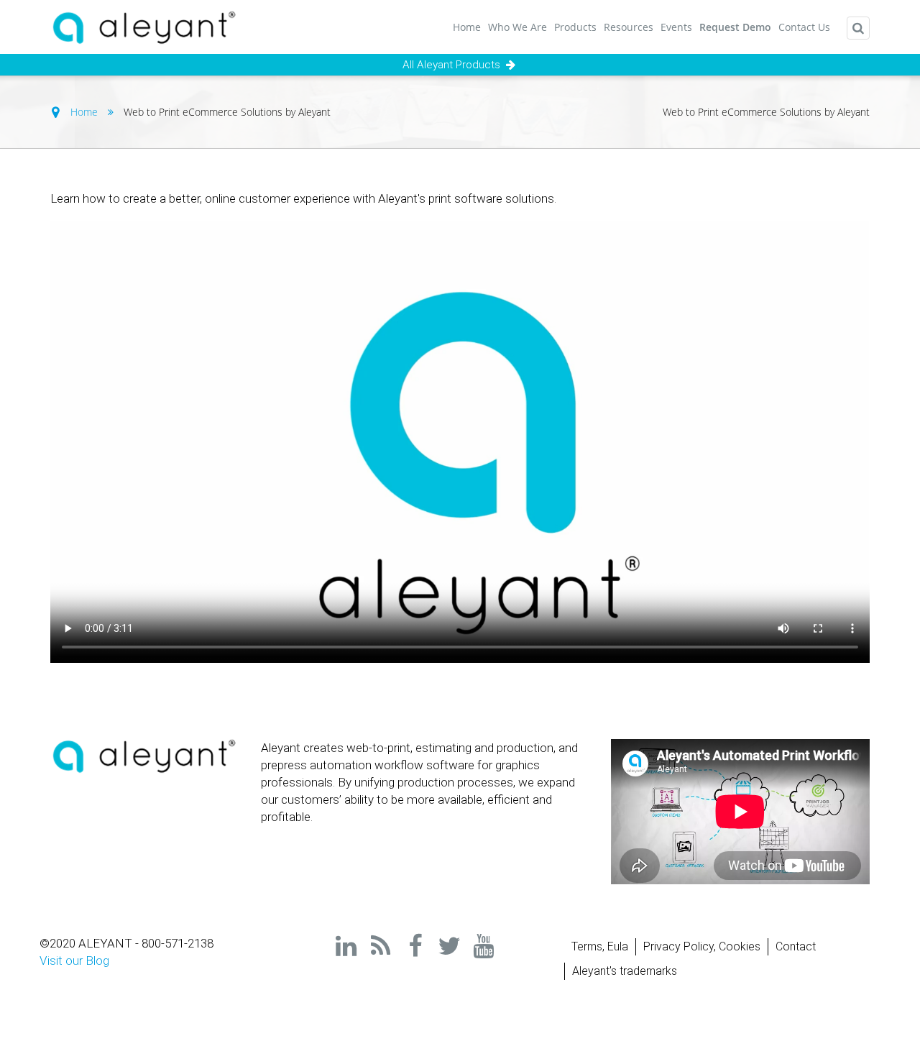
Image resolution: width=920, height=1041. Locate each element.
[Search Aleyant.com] (858, 28)
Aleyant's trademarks (624, 971)
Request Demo (735, 27)
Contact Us (804, 27)
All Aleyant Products (452, 64)
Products (575, 27)
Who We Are (517, 27)
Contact (796, 946)
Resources (628, 27)
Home (467, 27)
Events (676, 27)
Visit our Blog (74, 960)
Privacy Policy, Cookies (701, 946)
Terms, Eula (599, 946)
